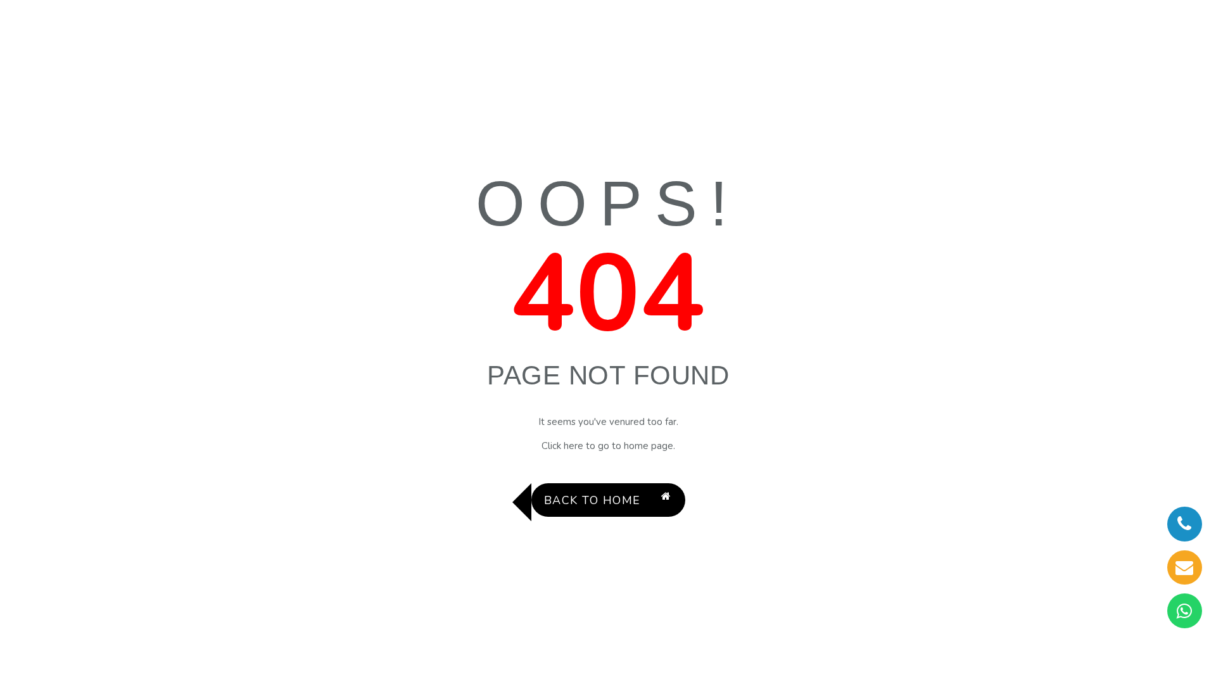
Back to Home (592, 500)
